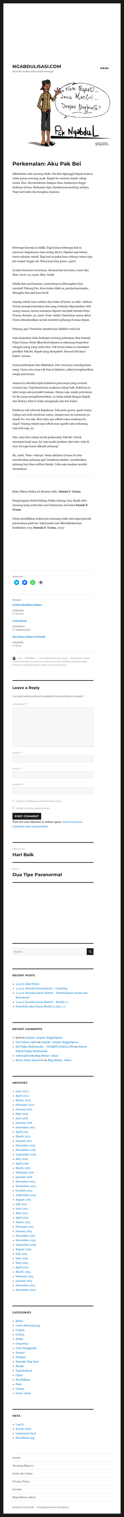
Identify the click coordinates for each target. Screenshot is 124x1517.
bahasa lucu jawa (80, 658)
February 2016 (25, 1172)
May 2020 (22, 1113)
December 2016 (25, 1145)
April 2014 (22, 1267)
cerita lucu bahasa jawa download (69, 661)
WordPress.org (25, 1437)
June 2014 (22, 1258)
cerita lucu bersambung (54, 665)
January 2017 (24, 1141)
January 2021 (24, 1109)
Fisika (19, 1339)
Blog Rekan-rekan (46, 1055)
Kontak (17, 1489)
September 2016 (26, 1154)
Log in (20, 1424)
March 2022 (23, 1100)
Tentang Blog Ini (23, 1465)
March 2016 (23, 1168)
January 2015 (24, 1231)
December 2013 (25, 1285)
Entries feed (23, 1428)
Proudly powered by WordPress (53, 1507)
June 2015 (22, 1208)
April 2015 (22, 1217)
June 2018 (22, 1118)
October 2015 (24, 1190)
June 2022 (22, 1091)
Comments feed (26, 1433)
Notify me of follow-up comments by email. (39, 801)
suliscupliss (23, 1055)
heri (19, 658)
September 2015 (26, 1195)
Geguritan (22, 1343)
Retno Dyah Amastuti (29, 1060)
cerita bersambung (22, 661)
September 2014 (26, 1244)
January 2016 (24, 1177)
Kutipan (21, 1357)
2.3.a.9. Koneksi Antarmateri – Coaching (41, 988)
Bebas (19, 1321)
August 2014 (23, 1249)
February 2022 (25, 1104)
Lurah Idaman (19, 621)
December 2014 (25, 1235)
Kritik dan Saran (22, 1473)
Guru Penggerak (26, 1348)
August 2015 (23, 1199)
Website (17, 784)
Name (17, 753)
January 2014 (24, 1280)
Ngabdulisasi (24, 1370)
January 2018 (24, 1122)
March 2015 (23, 1222)
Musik (20, 1366)
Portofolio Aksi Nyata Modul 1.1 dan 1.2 (40, 1006)
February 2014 (25, 1276)
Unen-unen (23, 1393)
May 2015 (22, 1213)
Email (17, 768)
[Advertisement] (62, 26)
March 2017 (23, 1136)
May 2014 (22, 1262)
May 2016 (22, 1159)
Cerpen (20, 1330)
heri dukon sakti (26, 1042)
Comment (19, 704)
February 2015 (25, 1226)
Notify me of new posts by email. (33, 808)
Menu (104, 68)
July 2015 (21, 1204)
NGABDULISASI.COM (36, 66)
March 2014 (23, 1271)
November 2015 (26, 1186)
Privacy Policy (21, 1481)
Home (16, 1457)
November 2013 (26, 1289)
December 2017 (25, 1127)
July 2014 (21, 1253)
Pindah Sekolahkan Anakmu (27, 605)
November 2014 (26, 1240)
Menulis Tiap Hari (27, 1361)
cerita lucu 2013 (42, 661)
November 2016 (26, 1150)
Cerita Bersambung (49, 658)
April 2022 (22, 1095)
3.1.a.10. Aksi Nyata (27, 983)
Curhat (20, 1334)
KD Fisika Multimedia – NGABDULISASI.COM (44, 1046)
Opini (19, 1375)
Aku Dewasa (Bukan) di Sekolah (28, 636)
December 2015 (25, 1181)
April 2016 (22, 1163)
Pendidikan (23, 1379)
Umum (64, 658)
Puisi (19, 1384)
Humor (20, 1352)
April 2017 (22, 1131)
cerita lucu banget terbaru (26, 665)
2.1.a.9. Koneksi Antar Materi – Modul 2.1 (42, 1002)
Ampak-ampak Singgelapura (44, 1037)
